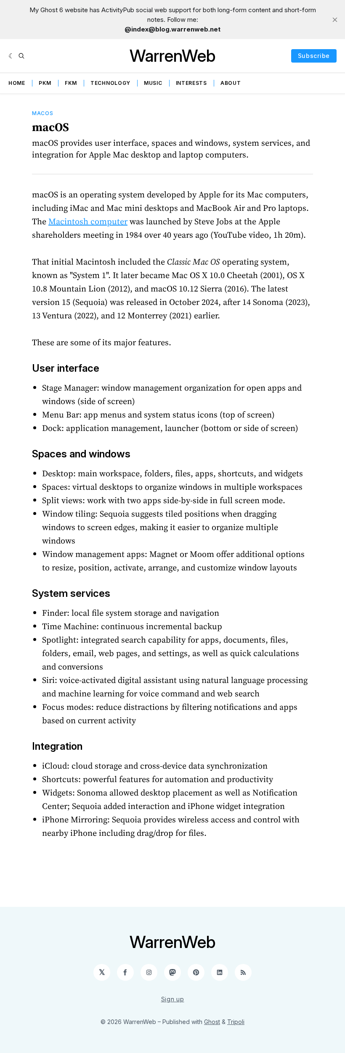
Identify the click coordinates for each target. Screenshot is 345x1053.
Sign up (172, 999)
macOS (42, 113)
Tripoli (235, 1021)
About (230, 83)
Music (153, 83)
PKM (45, 83)
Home (16, 83)
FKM (71, 83)
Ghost (212, 1021)
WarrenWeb (172, 55)
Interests (191, 83)
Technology (110, 83)
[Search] (21, 56)
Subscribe (314, 55)
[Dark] (11, 56)
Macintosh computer (87, 221)
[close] (335, 19)
